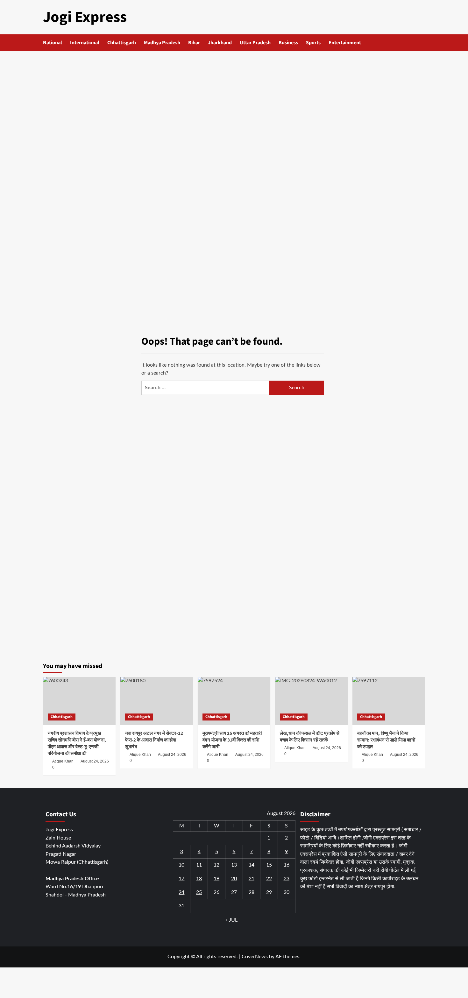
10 (181, 865)
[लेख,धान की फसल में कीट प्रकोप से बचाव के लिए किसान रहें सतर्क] (311, 701)
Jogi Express (85, 17)
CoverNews (255, 956)
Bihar (194, 42)
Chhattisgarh (121, 42)
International (84, 42)
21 (251, 878)
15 (269, 865)
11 (199, 865)
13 (234, 865)
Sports (313, 42)
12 (216, 865)
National (52, 42)
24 (181, 892)
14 (251, 865)
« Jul (231, 920)
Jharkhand (220, 42)
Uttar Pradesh (255, 42)
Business (288, 42)
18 (199, 878)
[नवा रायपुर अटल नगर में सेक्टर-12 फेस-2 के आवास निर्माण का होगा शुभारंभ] (156, 701)
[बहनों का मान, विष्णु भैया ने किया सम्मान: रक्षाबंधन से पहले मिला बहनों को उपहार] (388, 701)
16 (286, 865)
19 (216, 878)
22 (269, 878)
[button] (421, 42)
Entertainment (345, 42)
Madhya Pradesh (162, 42)
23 (286, 878)
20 (234, 878)
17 (181, 878)
